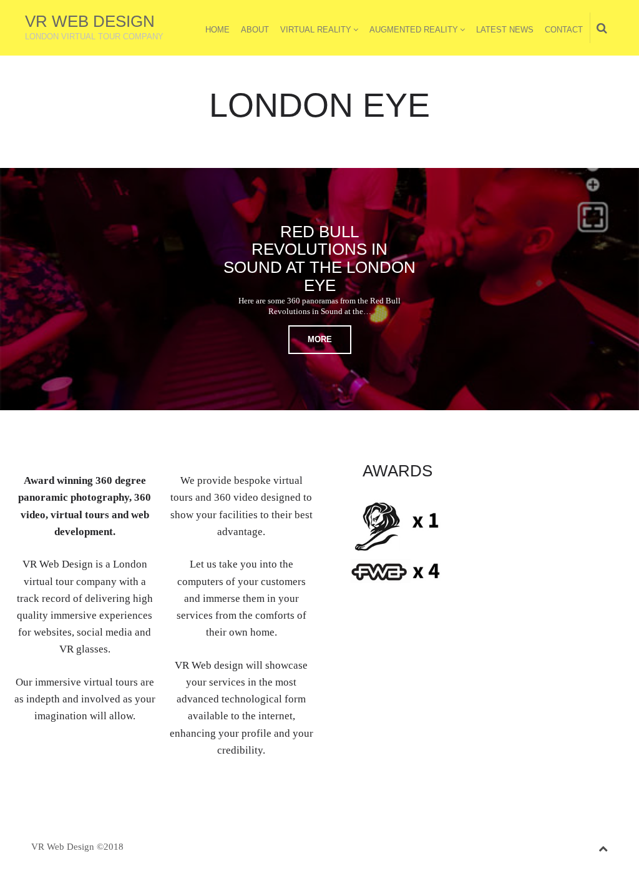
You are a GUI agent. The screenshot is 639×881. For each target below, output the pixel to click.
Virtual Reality (315, 29)
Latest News (505, 29)
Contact (564, 29)
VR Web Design (90, 21)
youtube (583, 473)
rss (603, 473)
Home (217, 29)
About (255, 29)
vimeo (564, 473)
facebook (525, 473)
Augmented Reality (413, 29)
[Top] (603, 846)
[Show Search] (598, 28)
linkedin (545, 473)
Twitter (506, 473)
